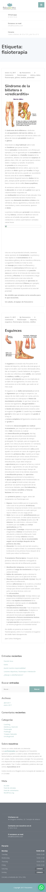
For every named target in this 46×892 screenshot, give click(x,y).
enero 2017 (8, 705)
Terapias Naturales (10, 734)
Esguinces (13, 330)
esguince (8, 322)
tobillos (33, 322)
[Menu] (41, 4)
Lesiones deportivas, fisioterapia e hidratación (20, 671)
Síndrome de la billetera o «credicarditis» (17, 90)
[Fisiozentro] (9, 6)
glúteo (17, 77)
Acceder (6, 786)
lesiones (26, 322)
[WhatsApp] (11, 811)
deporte (33, 320)
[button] (41, 887)
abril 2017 (7, 703)
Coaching (7, 724)
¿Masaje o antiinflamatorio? (13, 675)
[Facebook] (3, 811)
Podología (7, 732)
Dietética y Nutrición (11, 727)
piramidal (30, 77)
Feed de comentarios (11, 790)
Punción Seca (8, 661)
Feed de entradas (10, 788)
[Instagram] (7, 811)
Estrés (6, 665)
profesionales (10, 751)
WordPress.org (9, 793)
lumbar (23, 77)
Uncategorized (9, 736)
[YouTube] (15, 811)
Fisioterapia (21, 75)
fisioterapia (9, 77)
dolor (38, 75)
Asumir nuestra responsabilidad (14, 668)
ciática (32, 75)
